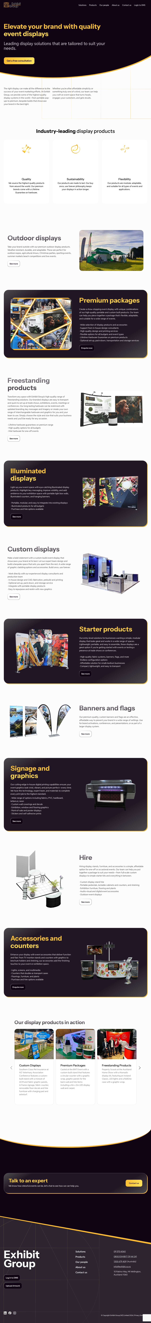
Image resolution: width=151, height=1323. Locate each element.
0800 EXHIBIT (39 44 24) (125, 1256)
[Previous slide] (11, 1067)
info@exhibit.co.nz (122, 1266)
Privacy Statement (140, 1315)
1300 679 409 (120, 1261)
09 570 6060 (120, 1251)
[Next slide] (139, 1067)
